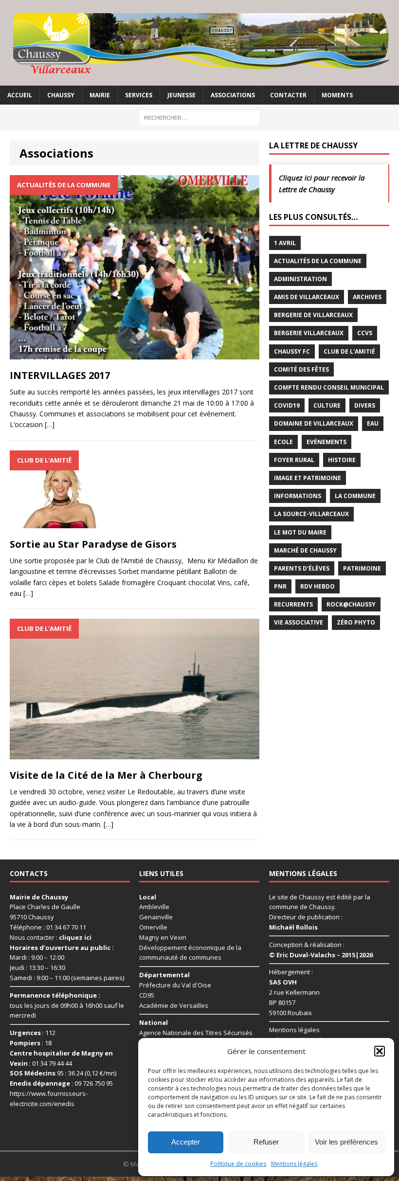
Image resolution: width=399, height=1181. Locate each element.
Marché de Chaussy (305, 550)
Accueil (19, 95)
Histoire (342, 460)
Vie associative (298, 622)
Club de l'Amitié (349, 351)
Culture (327, 405)
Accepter (185, 1142)
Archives (367, 297)
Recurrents (293, 604)
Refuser (266, 1142)
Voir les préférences (346, 1142)
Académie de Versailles (173, 1005)
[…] (49, 424)
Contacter (288, 95)
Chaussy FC (292, 351)
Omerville (153, 927)
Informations (297, 496)
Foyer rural (294, 460)
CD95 (146, 995)
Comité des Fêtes (301, 369)
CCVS (364, 333)
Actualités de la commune (318, 261)
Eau (373, 423)
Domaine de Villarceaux (313, 423)
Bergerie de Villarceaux (313, 315)
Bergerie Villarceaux (309, 333)
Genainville (156, 917)
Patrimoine (362, 568)
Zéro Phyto (356, 622)
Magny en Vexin (162, 937)
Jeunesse (181, 95)
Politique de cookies (238, 1164)
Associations (233, 95)
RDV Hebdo (317, 586)
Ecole (283, 442)
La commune (355, 496)
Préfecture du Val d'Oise (175, 985)
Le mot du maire (300, 532)
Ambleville (154, 906)
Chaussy (60, 95)
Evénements (326, 442)
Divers (364, 405)
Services (138, 95)
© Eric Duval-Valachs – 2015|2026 (321, 954)
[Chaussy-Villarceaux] (199, 43)
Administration (300, 279)
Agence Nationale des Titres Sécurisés (196, 1032)
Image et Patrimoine (307, 478)
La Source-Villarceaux (311, 514)
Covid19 (287, 405)
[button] (379, 1051)
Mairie (100, 95)
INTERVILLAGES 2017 (60, 375)
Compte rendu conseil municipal (329, 387)
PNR (280, 586)
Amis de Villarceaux (306, 297)
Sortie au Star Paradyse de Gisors (93, 544)
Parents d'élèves (301, 568)
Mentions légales (294, 1164)
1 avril (285, 243)
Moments (337, 95)
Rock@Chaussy (351, 604)
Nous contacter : (50, 937)
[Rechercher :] (199, 117)
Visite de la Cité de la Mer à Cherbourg (106, 775)
